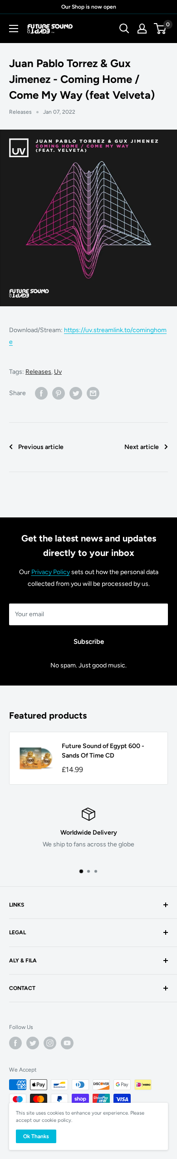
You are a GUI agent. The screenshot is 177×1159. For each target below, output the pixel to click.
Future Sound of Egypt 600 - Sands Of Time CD (103, 751)
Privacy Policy (50, 572)
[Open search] (124, 29)
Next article (141, 447)
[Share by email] (93, 393)
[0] (160, 28)
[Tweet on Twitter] (75, 393)
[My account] (142, 29)
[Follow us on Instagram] (50, 1043)
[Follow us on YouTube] (67, 1043)
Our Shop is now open (88, 7)
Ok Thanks (36, 1136)
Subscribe (89, 641)
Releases (20, 112)
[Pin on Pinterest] (58, 393)
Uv (58, 372)
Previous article (41, 447)
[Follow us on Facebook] (15, 1043)
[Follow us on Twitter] (32, 1043)
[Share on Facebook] (41, 393)
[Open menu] (13, 28)
